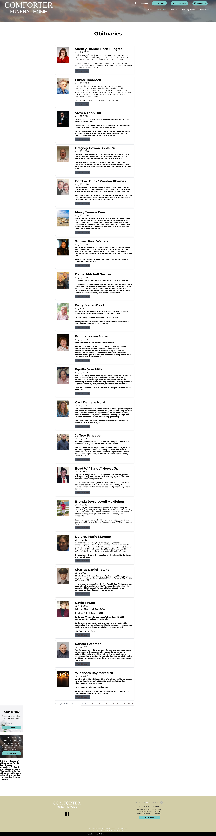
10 (117, 704)
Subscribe (11, 727)
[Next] (132, 703)
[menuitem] (149, 10)
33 (124, 704)
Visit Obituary (82, 71)
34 (129, 704)
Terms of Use (108, 830)
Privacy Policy (98, 830)
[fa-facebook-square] (66, 813)
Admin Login (118, 830)
